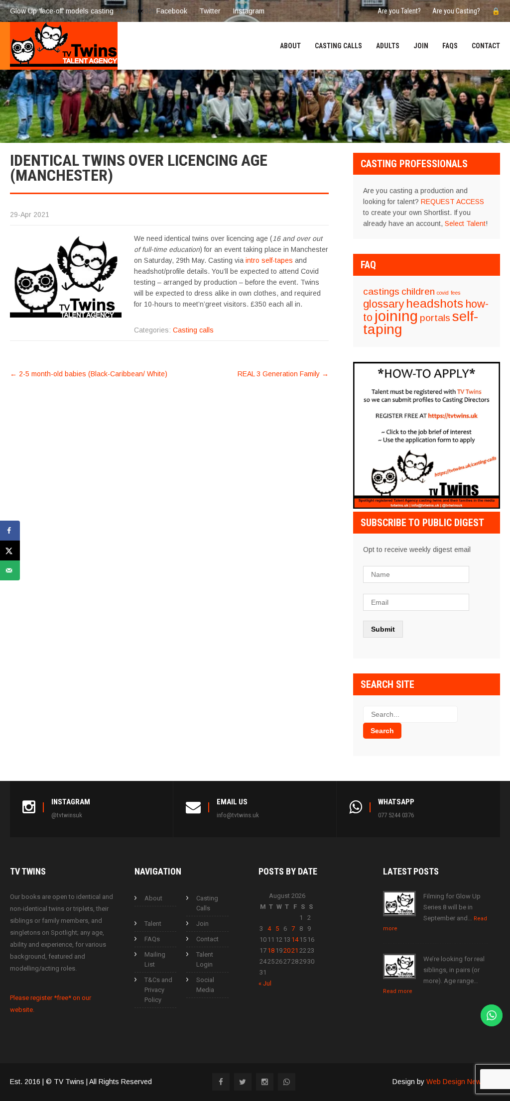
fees (455, 293)
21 (294, 950)
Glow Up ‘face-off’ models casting (62, 11)
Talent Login (204, 959)
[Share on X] (10, 550)
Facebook (171, 11)
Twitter (210, 11)
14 (294, 939)
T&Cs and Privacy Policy (158, 989)
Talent (152, 923)
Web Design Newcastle (463, 1082)
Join (420, 46)
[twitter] (243, 1082)
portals (435, 318)
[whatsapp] (286, 1082)
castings (381, 291)
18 (270, 950)
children (418, 291)
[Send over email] (10, 570)
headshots (434, 303)
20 (286, 950)
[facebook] (221, 1082)
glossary (383, 304)
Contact (486, 46)
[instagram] (264, 1082)
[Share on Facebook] (10, 531)
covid (443, 293)
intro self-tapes (269, 260)
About (290, 46)
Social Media (205, 984)
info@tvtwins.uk (238, 815)
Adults (387, 46)
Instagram (248, 11)
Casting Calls (338, 46)
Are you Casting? (456, 11)
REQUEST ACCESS (452, 202)
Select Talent (465, 223)
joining (396, 316)
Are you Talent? (399, 11)
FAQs (450, 46)
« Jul (264, 983)
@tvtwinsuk (66, 815)
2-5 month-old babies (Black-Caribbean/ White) (88, 374)
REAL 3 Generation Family (283, 374)
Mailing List (154, 959)
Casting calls (193, 330)
